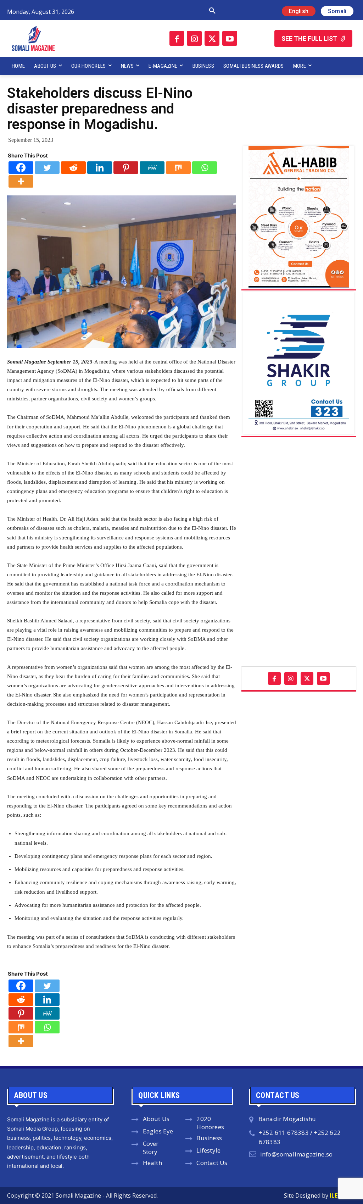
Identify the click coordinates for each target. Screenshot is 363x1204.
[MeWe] (152, 167)
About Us (156, 1119)
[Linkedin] (99, 167)
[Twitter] (212, 38)
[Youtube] (229, 38)
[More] (21, 181)
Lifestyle (208, 1150)
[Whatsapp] (204, 167)
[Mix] (178, 167)
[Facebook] (176, 38)
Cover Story (151, 1147)
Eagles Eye (158, 1131)
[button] (156, 11)
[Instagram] (194, 38)
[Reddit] (73, 167)
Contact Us (211, 1163)
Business (209, 1138)
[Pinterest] (125, 167)
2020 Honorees (210, 1123)
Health (152, 1163)
